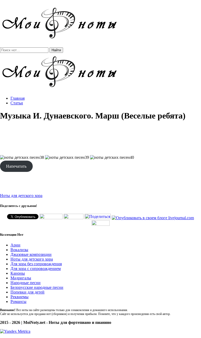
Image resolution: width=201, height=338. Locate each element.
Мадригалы (20, 278)
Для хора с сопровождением (35, 268)
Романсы (18, 301)
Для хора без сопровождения (36, 264)
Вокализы (19, 249)
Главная (17, 98)
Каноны (17, 273)
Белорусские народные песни (36, 287)
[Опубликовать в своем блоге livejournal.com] (153, 218)
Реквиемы (19, 297)
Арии (15, 245)
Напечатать (16, 166)
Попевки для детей (27, 292)
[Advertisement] (100, 138)
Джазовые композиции (31, 254)
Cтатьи (16, 103)
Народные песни (25, 282)
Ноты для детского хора (21, 195)
